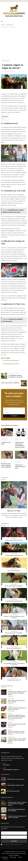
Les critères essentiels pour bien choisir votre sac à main (17, 724)
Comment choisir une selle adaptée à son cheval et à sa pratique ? (17, 708)
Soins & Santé (5, 60)
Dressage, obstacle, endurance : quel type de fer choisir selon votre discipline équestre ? (17, 693)
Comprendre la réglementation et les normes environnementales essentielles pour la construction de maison (16, 717)
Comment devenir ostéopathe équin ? (14, 601)
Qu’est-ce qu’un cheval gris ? (11, 360)
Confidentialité (4, 857)
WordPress (16, 855)
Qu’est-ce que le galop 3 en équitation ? (14, 632)
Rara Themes (23, 853)
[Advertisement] (14, 43)
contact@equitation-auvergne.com (11, 769)
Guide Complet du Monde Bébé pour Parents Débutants (16, 701)
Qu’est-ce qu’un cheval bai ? (14, 570)
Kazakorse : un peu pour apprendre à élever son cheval (14, 617)
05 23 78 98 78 (6, 765)
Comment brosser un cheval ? (11, 363)
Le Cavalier (14, 599)
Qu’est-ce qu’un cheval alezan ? (14, 648)
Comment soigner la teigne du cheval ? (14, 555)
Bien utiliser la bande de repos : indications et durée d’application (6, 465)
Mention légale (13, 857)
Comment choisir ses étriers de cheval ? (14, 540)
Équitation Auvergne (15, 851)
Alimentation (11, 737)
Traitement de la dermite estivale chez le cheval (20, 466)
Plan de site (5, 858)
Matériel (14, 538)
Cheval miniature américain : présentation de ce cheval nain (14, 664)
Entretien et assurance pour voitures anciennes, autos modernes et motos (16, 732)
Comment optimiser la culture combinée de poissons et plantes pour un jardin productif (17, 740)
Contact (20, 857)
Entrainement (14, 584)
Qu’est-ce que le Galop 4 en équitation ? (14, 585)
